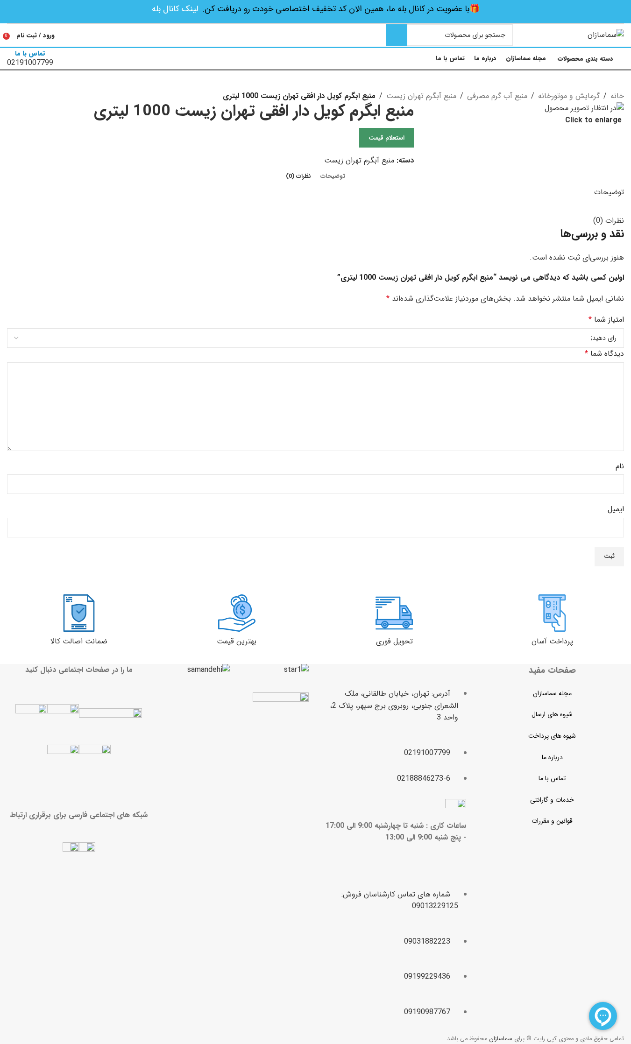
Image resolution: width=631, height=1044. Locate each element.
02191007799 (427, 753)
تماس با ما (552, 778)
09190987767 (427, 1012)
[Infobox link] (315, 35)
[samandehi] (208, 670)
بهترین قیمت (236, 641)
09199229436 (427, 976)
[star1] (296, 670)
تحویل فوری (394, 641)
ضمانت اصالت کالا (78, 641)
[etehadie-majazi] (281, 721)
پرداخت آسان (552, 641)
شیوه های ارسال (552, 714)
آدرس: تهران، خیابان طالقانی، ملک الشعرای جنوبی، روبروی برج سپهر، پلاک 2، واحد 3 (394, 705)
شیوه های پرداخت (552, 736)
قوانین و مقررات (552, 821)
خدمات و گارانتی (552, 800)
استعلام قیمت (386, 138)
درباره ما (552, 757)
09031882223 (427, 941)
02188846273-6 (423, 778)
